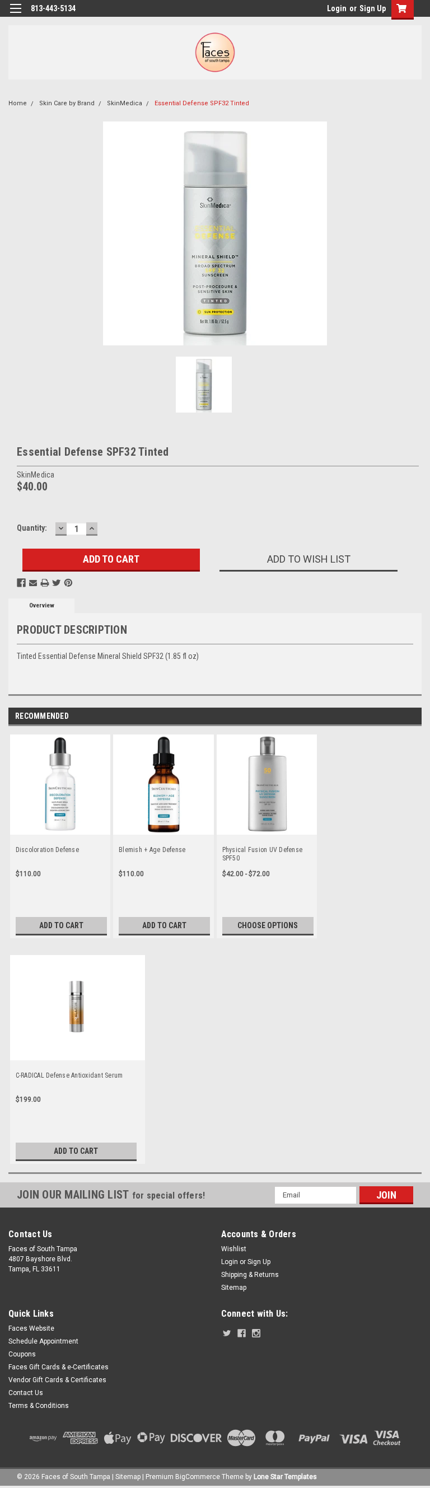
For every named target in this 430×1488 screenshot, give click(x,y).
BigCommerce (197, 1477)
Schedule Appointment (43, 1341)
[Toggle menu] (15, 15)
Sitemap (233, 1288)
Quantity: (32, 527)
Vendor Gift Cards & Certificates (57, 1380)
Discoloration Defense (47, 850)
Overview (41, 605)
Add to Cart (61, 925)
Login (337, 8)
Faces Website (31, 1328)
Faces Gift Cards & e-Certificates (58, 1367)
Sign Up (372, 8)
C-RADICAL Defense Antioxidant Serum (69, 1075)
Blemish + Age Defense (152, 850)
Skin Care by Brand (67, 103)
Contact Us (25, 1393)
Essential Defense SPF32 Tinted (202, 103)
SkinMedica (124, 103)
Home (17, 103)
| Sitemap (126, 1477)
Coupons (22, 1354)
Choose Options (267, 925)
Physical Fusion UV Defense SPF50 (262, 854)
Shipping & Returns (250, 1275)
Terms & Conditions (38, 1406)
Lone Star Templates (285, 1477)
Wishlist (233, 1249)
